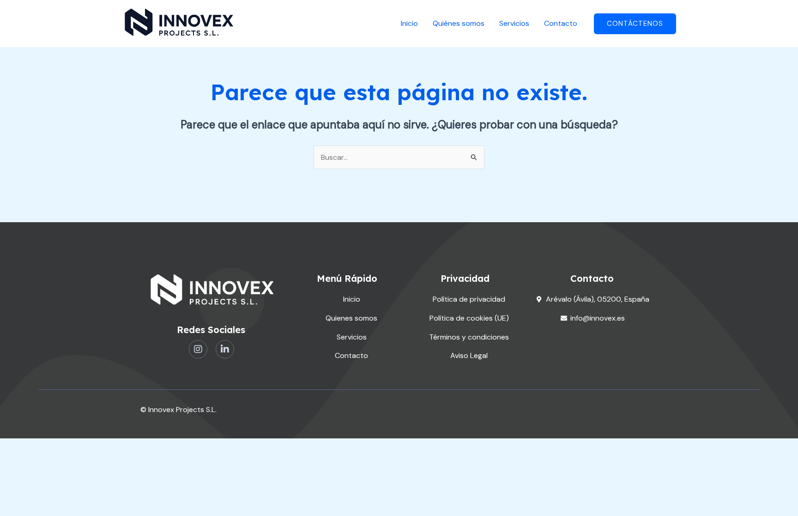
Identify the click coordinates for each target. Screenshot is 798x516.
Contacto (560, 23)
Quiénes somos (458, 23)
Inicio (409, 23)
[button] (635, 23)
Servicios (514, 23)
